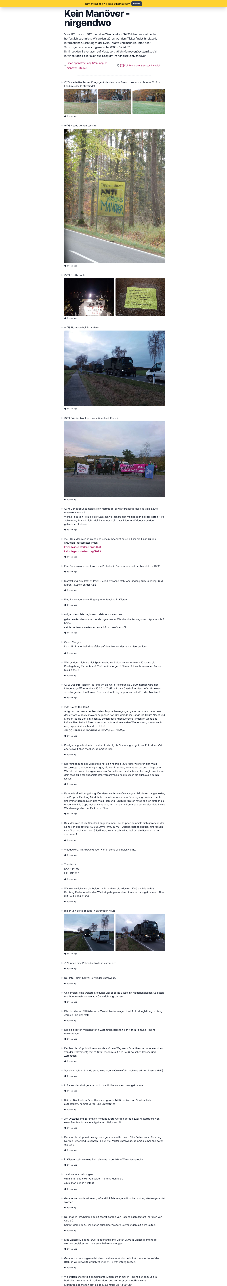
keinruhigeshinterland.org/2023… (83, 547)
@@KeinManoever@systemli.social (140, 65)
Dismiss (136, 3)
